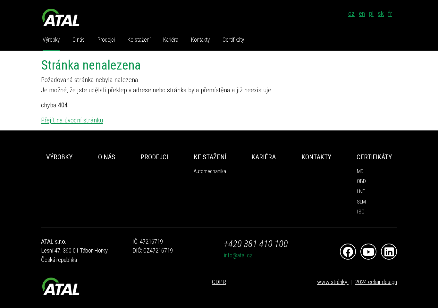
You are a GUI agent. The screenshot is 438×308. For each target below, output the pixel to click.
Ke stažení (139, 40)
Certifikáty (233, 40)
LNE (361, 191)
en (362, 13)
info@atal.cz (238, 255)
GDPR (219, 282)
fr (390, 13)
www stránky (333, 282)
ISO (361, 212)
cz (351, 13)
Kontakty (200, 40)
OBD (361, 181)
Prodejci (106, 40)
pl (371, 13)
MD (360, 171)
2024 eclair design (376, 282)
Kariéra (170, 40)
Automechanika (210, 171)
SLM (361, 202)
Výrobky (51, 40)
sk (381, 13)
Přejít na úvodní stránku (72, 120)
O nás (78, 40)
